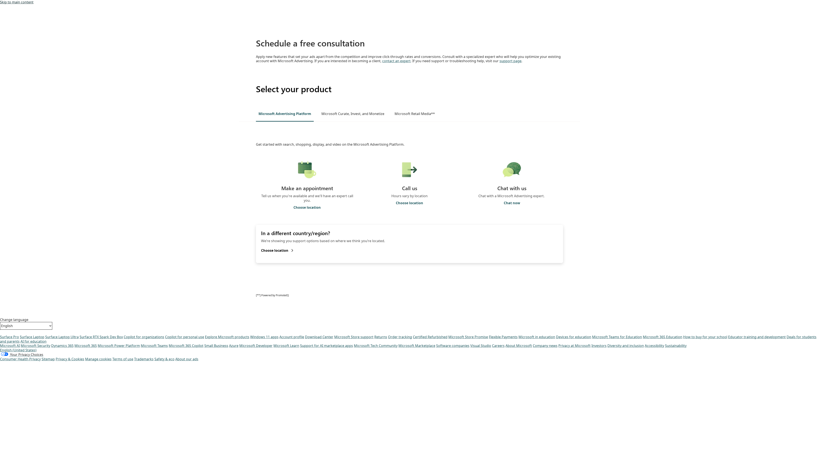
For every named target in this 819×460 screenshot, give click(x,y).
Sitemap (48, 359)
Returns (380, 337)
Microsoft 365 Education (662, 337)
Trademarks (144, 359)
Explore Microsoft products (227, 337)
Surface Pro (9, 337)
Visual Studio (480, 345)
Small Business (216, 345)
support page (510, 61)
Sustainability (676, 345)
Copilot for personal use (184, 337)
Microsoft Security (35, 345)
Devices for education (573, 337)
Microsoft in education (536, 337)
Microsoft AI (10, 345)
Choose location (307, 207)
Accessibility (654, 345)
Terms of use (122, 359)
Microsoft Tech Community (376, 345)
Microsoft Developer (256, 345)
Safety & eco (164, 359)
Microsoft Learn (286, 345)
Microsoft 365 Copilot (186, 345)
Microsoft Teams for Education (617, 337)
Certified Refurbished (430, 337)
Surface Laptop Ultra (62, 337)
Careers (498, 345)
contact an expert (396, 61)
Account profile (291, 337)
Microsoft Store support (353, 337)
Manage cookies (98, 359)
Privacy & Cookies (70, 359)
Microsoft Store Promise (468, 337)
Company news (545, 345)
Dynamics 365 (62, 345)
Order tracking (400, 337)
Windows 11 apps (264, 337)
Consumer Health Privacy (20, 359)
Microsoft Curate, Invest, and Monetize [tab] (352, 113)
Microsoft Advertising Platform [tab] (284, 113)
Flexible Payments (503, 337)
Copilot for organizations (144, 337)
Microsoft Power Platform (119, 345)
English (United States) (18, 350)
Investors (599, 345)
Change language (14, 320)
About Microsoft (518, 345)
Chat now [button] (512, 203)
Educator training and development (757, 337)
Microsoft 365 (85, 345)
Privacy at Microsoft (574, 345)
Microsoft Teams (154, 345)
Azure (233, 345)
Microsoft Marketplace (416, 345)
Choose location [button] (409, 203)
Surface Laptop (32, 337)
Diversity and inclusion (625, 345)
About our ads (186, 359)
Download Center (319, 337)
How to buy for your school (705, 337)
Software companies (452, 345)
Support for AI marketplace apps (326, 345)
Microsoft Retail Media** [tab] (415, 113)
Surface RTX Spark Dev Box (101, 337)
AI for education (33, 341)
